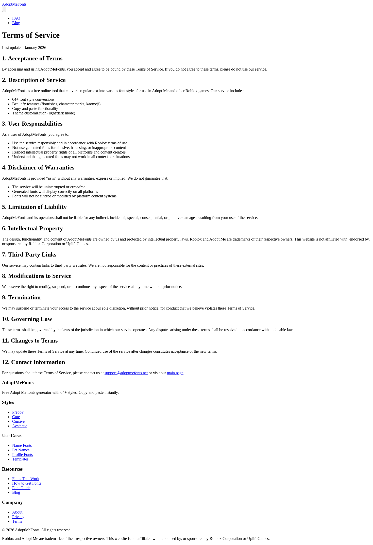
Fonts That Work (25, 478)
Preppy (18, 412)
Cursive (18, 421)
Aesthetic (19, 426)
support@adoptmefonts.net (126, 373)
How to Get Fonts (26, 483)
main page (175, 373)
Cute (16, 417)
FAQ (16, 18)
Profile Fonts (22, 454)
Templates (20, 459)
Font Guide (21, 488)
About (17, 512)
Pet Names (20, 450)
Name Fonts (22, 445)
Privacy (18, 517)
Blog (16, 23)
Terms (17, 521)
